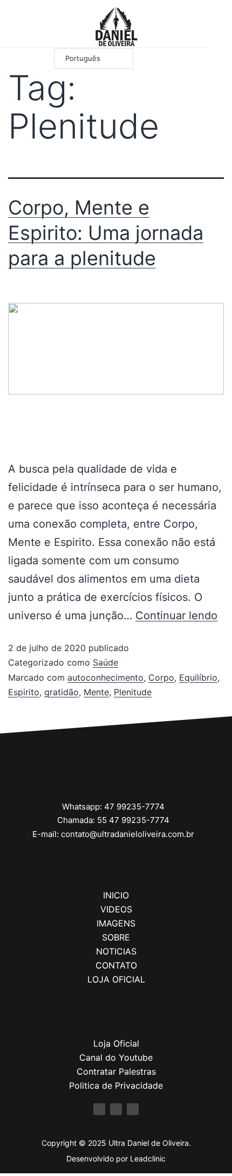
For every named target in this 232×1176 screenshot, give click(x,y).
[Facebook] (11, 26)
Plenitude (133, 692)
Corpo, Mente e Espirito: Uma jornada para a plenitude (105, 233)
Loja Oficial (116, 1043)
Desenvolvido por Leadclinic (116, 1158)
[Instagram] (25, 26)
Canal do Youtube (116, 1057)
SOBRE (116, 937)
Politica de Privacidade (116, 1085)
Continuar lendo (176, 615)
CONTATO (116, 965)
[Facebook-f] (99, 1109)
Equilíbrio (198, 677)
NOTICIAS (116, 951)
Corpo (161, 677)
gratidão (61, 692)
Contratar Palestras (116, 1071)
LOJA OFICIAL (116, 979)
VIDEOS (116, 909)
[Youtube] (39, 26)
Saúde (105, 662)
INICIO (116, 895)
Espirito (23, 692)
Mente (96, 692)
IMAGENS (116, 923)
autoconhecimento (105, 677)
